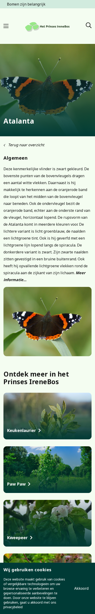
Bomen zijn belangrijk (26, 4)
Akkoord (81, 588)
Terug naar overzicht (25, 144)
